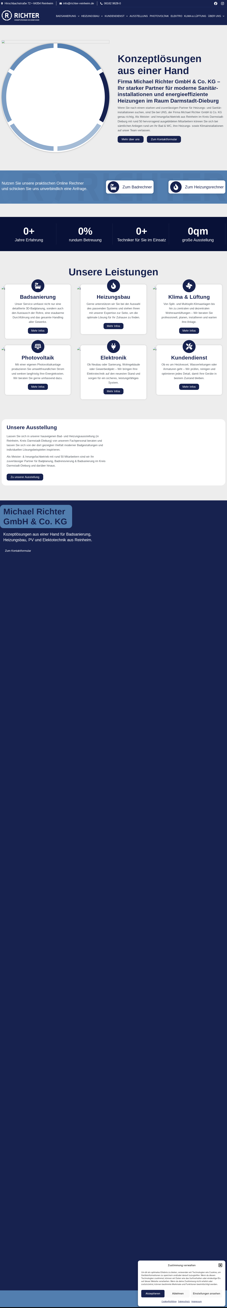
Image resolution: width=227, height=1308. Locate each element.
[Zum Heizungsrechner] (176, 187)
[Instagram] (222, 3)
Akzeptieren (153, 1293)
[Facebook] (215, 3)
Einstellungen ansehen (206, 1293)
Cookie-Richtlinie (169, 1301)
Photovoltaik (159, 16)
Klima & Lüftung (195, 16)
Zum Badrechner (137, 187)
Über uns (214, 16)
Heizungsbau (90, 16)
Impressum (196, 1301)
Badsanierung (66, 16)
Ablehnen (178, 1293)
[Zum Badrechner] (113, 187)
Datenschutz (184, 1301)
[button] (220, 1265)
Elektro (176, 16)
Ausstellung (139, 16)
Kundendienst (114, 16)
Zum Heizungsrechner (204, 187)
